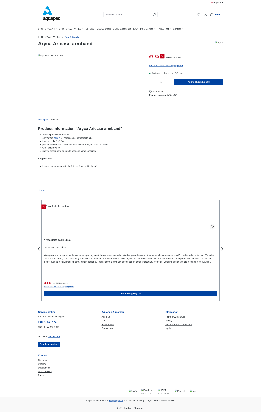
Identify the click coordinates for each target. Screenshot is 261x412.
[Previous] (39, 249)
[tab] (43, 119)
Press (41, 375)
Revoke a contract (49, 344)
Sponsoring (107, 328)
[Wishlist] (199, 14)
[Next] (222, 249)
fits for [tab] (42, 190)
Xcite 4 (57, 138)
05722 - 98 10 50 (47, 322)
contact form (54, 336)
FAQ (104, 321)
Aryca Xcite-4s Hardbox (57, 240)
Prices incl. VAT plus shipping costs (166, 65)
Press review (108, 324)
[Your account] (205, 14)
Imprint (168, 328)
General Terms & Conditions (178, 324)
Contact (42, 355)
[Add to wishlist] (212, 227)
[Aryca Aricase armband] (91, 83)
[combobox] (127, 14)
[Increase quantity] (170, 82)
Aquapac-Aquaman (113, 312)
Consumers (43, 360)
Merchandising (45, 371)
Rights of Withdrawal (175, 317)
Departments (44, 368)
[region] (90, 83)
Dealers (42, 364)
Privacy (168, 321)
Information (171, 312)
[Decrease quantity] (152, 82)
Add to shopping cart (198, 82)
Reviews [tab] (54, 119)
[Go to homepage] (51, 14)
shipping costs (116, 400)
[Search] (154, 14)
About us (106, 317)
